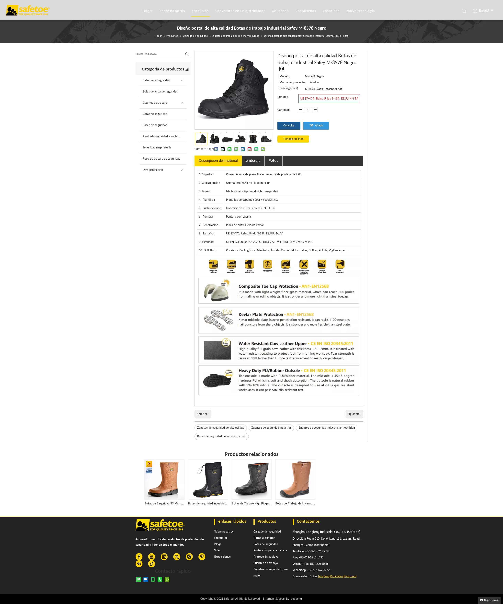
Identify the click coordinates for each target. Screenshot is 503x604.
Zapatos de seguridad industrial (271, 428)
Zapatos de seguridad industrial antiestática (326, 428)
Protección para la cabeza (270, 550)
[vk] (139, 563)
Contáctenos (306, 11)
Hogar (148, 11)
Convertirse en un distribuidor (240, 11)
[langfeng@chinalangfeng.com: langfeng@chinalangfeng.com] (145, 579)
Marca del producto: (292, 82)
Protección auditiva (265, 557)
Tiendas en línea (293, 139)
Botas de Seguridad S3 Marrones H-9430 (164, 504)
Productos (221, 538)
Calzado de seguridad (156, 80)
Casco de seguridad (155, 125)
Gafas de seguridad (155, 114)
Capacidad (331, 11)
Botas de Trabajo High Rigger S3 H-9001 (251, 504)
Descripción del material (218, 160)
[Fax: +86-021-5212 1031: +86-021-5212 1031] (167, 579)
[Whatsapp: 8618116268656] (138, 579)
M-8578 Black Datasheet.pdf (323, 89)
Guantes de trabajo (155, 102)
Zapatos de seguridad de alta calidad (220, 428)
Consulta (289, 126)
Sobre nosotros (172, 11)
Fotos (273, 160)
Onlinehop (280, 11)
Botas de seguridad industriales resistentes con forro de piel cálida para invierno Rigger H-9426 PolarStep (208, 504)
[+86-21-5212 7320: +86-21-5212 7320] (160, 579)
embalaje (253, 160)
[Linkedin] (164, 556)
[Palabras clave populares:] (187, 54)
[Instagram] (189, 556)
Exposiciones (222, 557)
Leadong (296, 599)
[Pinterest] (201, 556)
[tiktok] (151, 563)
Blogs (217, 544)
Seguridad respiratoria (157, 147)
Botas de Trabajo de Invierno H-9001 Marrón (295, 504)
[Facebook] (139, 556)
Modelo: (284, 76)
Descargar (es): (289, 88)
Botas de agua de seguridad (160, 91)
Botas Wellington (264, 538)
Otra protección (153, 170)
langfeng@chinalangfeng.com (337, 576)
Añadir (319, 126)
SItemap (268, 599)
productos (200, 11)
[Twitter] (176, 556)
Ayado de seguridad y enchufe (162, 136)
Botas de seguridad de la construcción (221, 436)
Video (217, 550)
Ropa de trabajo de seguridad (161, 158)
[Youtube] (151, 556)
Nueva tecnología (360, 11)
